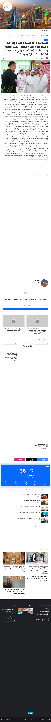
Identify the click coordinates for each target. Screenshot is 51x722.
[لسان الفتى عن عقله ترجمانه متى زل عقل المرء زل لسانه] (44, 520)
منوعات (41, 35)
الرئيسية (45, 35)
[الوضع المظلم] (44, 30)
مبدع (24, 719)
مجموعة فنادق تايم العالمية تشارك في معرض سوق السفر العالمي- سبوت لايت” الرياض (14, 591)
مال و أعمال (13, 620)
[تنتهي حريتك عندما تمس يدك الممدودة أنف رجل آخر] (44, 496)
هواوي (10, 622)
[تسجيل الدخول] (42, 30)
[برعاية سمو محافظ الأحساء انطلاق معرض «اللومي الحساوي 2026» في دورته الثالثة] (41, 393)
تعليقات (9, 489)
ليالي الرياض (43, 58)
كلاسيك (8, 618)
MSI (14, 611)
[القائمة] (49, 30)
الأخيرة (25, 489)
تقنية (14, 616)
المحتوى (4, 613)
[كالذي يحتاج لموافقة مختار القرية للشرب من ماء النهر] (44, 508)
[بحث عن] (46, 30)
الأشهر (42, 489)
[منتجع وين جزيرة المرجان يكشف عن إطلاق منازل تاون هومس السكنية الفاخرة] (14, 558)
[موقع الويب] (38, 282)
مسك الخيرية (7, 620)
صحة (7, 616)
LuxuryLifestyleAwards (6, 609)
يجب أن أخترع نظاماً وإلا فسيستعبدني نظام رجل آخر (30, 512)
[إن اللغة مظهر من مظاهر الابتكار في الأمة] (44, 502)
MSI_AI (10, 611)
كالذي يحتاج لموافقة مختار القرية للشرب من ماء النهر (29, 506)
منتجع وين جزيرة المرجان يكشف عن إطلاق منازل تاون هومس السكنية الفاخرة (14, 568)
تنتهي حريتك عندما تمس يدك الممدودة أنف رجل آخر (29, 495)
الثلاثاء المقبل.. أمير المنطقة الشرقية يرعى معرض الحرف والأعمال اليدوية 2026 (37, 578)
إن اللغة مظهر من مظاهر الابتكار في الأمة (31, 501)
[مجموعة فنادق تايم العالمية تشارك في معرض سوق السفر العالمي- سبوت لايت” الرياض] (14, 582)
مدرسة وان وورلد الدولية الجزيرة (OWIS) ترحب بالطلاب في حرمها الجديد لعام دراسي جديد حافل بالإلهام (38, 569)
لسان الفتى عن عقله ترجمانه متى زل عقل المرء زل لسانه (28, 518)
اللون (9, 613)
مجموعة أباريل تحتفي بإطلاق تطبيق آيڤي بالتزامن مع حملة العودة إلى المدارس (26, 345)
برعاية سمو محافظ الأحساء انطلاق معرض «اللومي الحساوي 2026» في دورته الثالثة (41, 445)
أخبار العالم (13, 613)
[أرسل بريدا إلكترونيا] (40, 58)
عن (3, 616)
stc (7, 611)
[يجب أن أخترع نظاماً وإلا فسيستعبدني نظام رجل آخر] (44, 514)
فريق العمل (13, 618)
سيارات (10, 616)
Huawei (13, 609)
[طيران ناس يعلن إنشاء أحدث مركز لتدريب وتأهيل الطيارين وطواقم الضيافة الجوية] (30, 713)
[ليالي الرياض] (25, 14)
